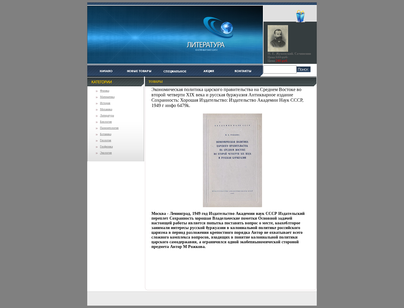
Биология (106, 121)
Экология (106, 152)
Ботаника (105, 134)
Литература (107, 115)
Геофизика (106, 146)
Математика (107, 96)
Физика (104, 90)
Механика (106, 109)
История (105, 103)
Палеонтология (109, 127)
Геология (105, 140)
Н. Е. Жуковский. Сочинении (289, 53)
